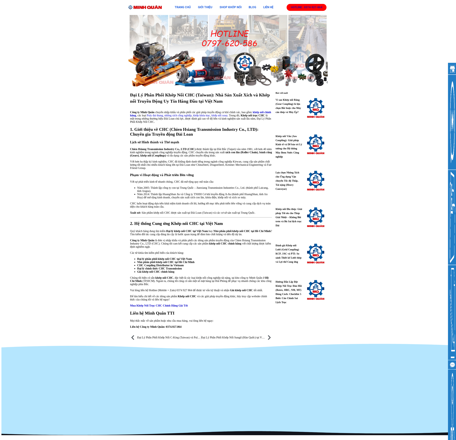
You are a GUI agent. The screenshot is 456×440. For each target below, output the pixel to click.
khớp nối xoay (219, 115)
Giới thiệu (205, 7)
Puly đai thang (155, 115)
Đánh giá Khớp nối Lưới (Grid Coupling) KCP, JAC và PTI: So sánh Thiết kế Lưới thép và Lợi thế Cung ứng (289, 253)
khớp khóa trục (201, 115)
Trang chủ (183, 7)
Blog (252, 7)
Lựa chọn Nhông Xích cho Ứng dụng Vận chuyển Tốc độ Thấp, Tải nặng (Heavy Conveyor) (287, 180)
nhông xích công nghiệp (178, 115)
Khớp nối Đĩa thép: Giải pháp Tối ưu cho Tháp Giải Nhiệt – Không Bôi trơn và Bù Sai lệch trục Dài (289, 217)
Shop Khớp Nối (230, 7)
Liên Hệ (268, 7)
